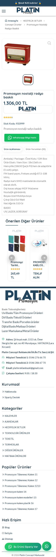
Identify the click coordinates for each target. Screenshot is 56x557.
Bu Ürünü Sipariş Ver (26, 546)
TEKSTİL (9, 438)
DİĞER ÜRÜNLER (13, 450)
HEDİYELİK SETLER (14, 427)
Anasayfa (13, 20)
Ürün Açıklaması (12, 149)
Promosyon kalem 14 (15, 491)
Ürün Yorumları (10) (36, 149)
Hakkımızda (10, 391)
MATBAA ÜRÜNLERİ (15, 456)
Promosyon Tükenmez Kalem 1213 (22, 486)
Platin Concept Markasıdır (31, 555)
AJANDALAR (11, 421)
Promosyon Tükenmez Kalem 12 (20, 480)
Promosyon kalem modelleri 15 (20, 497)
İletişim (8, 533)
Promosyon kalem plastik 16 (19, 503)
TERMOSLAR (11, 444)
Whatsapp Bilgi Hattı (24, 137)
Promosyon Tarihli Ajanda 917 (17, 263)
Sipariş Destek (12, 397)
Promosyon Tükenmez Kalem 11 (20, 474)
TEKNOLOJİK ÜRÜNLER (17, 433)
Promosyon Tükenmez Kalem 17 (20, 508)
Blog (7, 527)
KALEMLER (10, 415)
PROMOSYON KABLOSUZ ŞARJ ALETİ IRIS (39, 263)
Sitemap (8, 538)
